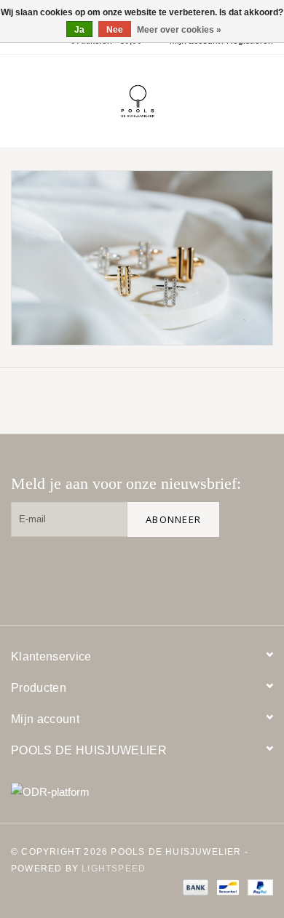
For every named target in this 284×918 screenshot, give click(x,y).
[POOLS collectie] (142, 258)
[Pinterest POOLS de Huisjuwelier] (209, 572)
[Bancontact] (226, 887)
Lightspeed (114, 868)
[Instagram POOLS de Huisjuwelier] (255, 572)
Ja (79, 30)
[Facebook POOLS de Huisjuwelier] (162, 572)
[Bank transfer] (194, 887)
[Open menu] (17, 98)
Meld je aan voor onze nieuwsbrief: (126, 483)
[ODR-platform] (142, 792)
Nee (114, 30)
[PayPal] (257, 887)
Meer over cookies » (179, 30)
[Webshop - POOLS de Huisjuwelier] (159, 100)
